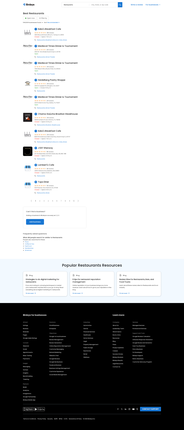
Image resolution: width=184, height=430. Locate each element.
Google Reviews (54, 359)
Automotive (87, 325)
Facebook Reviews (55, 365)
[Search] (120, 4)
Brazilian (48, 125)
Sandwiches (29, 248)
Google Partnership (29, 397)
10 (74, 201)
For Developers (137, 352)
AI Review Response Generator (143, 339)
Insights (25, 373)
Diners (65, 40)
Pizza (27, 242)
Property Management (90, 344)
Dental (85, 328)
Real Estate (87, 351)
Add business (35, 222)
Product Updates (118, 348)
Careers (115, 351)
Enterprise (52, 328)
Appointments (28, 352)
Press (114, 344)
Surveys (25, 370)
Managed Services (138, 325)
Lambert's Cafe (46, 165)
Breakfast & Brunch (52, 40)
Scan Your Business (139, 346)
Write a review (137, 5)
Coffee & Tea (29, 244)
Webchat (26, 346)
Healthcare (87, 335)
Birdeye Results (118, 360)
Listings (25, 325)
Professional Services (139, 328)
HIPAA (60, 419)
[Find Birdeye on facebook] (118, 409)
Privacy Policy (41, 419)
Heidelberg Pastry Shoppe (51, 80)
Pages (25, 335)
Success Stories (118, 354)
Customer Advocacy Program (142, 362)
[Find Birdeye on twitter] (122, 409)
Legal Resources (118, 363)
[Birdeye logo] (29, 4)
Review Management (56, 339)
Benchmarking (27, 376)
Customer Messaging (56, 349)
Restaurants (41, 40)
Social (25, 349)
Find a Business (138, 349)
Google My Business (56, 362)
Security (50, 419)
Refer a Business (138, 359)
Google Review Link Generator (142, 343)
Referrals (26, 332)
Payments (26, 359)
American (28, 250)
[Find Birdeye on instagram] (129, 409)
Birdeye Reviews (118, 357)
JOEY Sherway (45, 148)
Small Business (54, 325)
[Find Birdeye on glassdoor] (137, 409)
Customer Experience (56, 371)
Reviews (25, 328)
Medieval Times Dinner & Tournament (58, 46)
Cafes (61, 40)
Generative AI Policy (75, 419)
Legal (85, 341)
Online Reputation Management (60, 346)
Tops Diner (43, 182)
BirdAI (25, 387)
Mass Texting (27, 355)
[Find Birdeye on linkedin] (125, 409)
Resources (116, 338)
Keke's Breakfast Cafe (49, 29)
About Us (116, 325)
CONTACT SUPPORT (150, 409)
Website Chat (54, 355)
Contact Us (116, 367)
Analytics (26, 390)
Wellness (86, 357)
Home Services (88, 338)
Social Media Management (58, 375)
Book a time (117, 335)
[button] (78, 200)
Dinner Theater (50, 57)
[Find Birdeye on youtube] (133, 409)
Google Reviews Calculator (141, 336)
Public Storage (88, 348)
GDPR (56, 419)
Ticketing (26, 379)
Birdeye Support (138, 355)
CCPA (65, 419)
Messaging (26, 366)
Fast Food (28, 246)
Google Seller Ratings (30, 338)
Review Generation (55, 343)
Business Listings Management (59, 368)
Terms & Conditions (29, 419)
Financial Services (89, 332)
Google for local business (57, 336)
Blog (114, 341)
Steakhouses (56, 125)
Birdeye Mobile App (29, 400)
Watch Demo (117, 332)
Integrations (27, 393)
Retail (85, 354)
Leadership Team (118, 328)
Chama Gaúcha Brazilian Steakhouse (58, 114)
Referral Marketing (55, 352)
